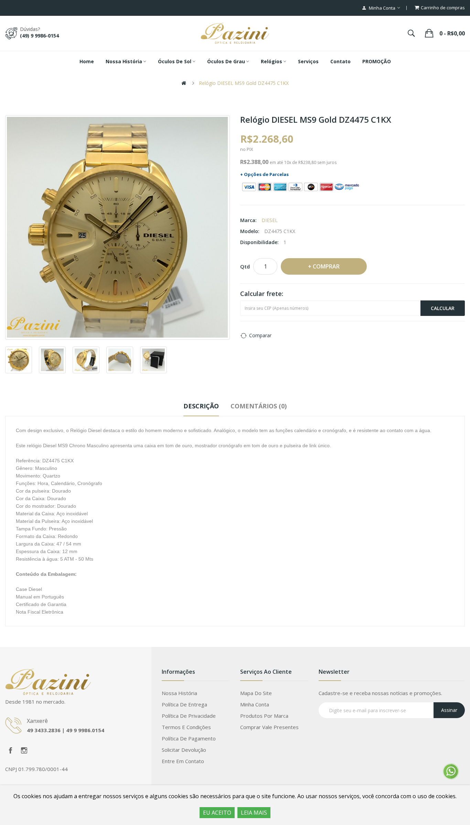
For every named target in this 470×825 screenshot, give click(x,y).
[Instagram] (24, 750)
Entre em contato (183, 761)
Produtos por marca (264, 715)
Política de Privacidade (189, 715)
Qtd (245, 266)
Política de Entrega (184, 704)
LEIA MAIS (254, 812)
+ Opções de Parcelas (264, 174)
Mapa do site (256, 693)
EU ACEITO (217, 812)
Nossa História (179, 693)
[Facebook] (10, 750)
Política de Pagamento (189, 738)
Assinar (449, 710)
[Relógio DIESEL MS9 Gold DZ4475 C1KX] (117, 227)
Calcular (443, 308)
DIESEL (269, 220)
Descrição (201, 406)
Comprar (326, 266)
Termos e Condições (186, 727)
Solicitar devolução (184, 749)
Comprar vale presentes (269, 727)
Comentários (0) (259, 406)
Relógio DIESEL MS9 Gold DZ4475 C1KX (244, 83)
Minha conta (254, 704)
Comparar (260, 335)
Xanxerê (37, 721)
